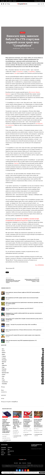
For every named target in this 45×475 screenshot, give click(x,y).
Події (23, 367)
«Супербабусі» (31, 71)
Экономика (23, 383)
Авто (23, 348)
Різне (23, 376)
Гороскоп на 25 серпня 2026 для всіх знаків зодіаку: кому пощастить (23, 335)
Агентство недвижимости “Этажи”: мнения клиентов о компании (27, 423)
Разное (23, 374)
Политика (23, 369)
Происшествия (23, 372)
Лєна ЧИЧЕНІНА (39, 265)
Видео (23, 354)
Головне (23, 358)
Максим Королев (16, 48)
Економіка (23, 359)
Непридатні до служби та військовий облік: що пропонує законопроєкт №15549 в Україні (24, 314)
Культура (23, 361)
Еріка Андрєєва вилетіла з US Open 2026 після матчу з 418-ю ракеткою (23, 329)
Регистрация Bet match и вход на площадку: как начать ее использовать (38, 423)
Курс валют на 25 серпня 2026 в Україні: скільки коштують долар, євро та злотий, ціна (24, 319)
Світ (23, 378)
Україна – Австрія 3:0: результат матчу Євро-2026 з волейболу (21, 324)
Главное (23, 356)
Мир (23, 363)
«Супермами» (19, 71)
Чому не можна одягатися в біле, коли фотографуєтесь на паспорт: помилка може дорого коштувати (6, 426)
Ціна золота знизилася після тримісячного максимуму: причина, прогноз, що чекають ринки (24, 303)
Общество (22, 32)
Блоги (22, 350)
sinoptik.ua (15, 401)
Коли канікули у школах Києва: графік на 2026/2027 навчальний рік (23, 292)
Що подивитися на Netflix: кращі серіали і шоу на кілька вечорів (22, 297)
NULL (7, 272)
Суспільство (23, 381)
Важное (22, 352)
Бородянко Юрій (7, 440)
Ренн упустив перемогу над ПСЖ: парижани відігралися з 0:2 (21, 340)
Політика (23, 370)
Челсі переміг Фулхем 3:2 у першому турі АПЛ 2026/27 (19, 308)
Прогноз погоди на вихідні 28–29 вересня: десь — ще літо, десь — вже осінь (17, 424)
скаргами (16, 163)
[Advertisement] (22, 15)
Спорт (23, 379)
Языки (9, 454)
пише (15, 73)
